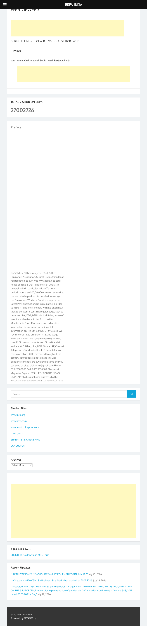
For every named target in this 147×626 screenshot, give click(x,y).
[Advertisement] (67, 28)
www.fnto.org (18, 414)
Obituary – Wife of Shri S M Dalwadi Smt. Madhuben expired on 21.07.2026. (53, 580)
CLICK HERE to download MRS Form (30, 554)
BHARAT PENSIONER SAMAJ (25, 439)
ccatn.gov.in (17, 433)
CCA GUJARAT (18, 445)
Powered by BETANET (22, 618)
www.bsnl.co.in (19, 420)
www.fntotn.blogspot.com (25, 427)
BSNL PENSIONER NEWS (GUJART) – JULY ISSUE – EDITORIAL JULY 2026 (50, 574)
